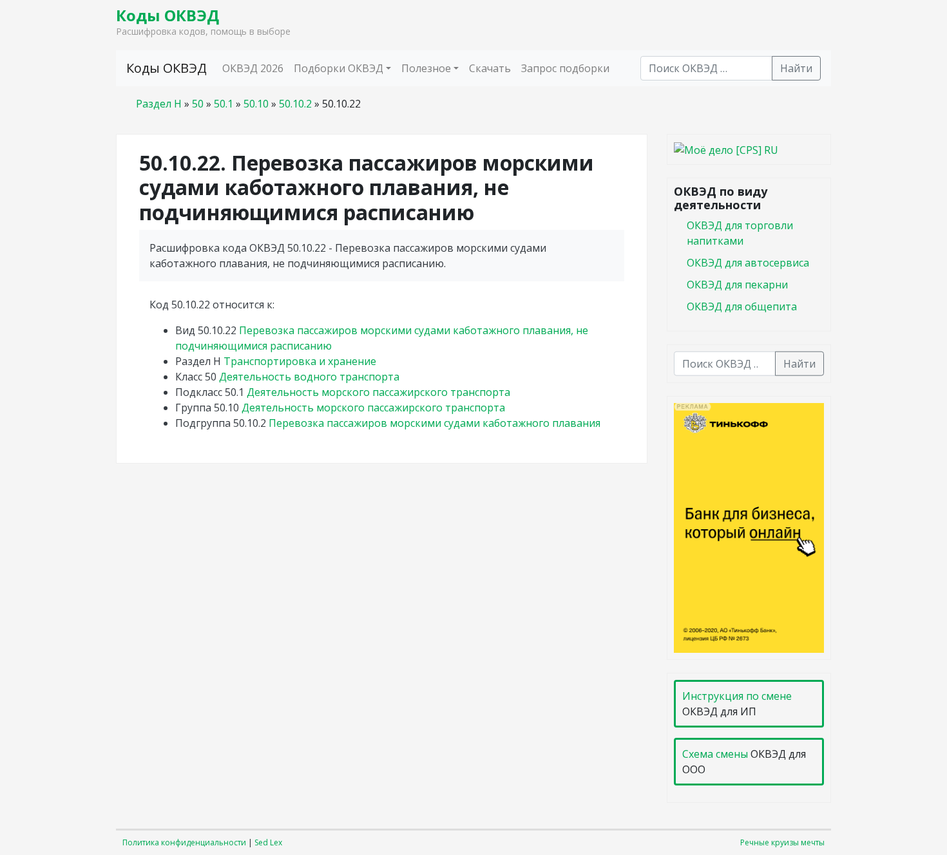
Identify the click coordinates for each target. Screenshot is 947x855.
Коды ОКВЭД (167, 15)
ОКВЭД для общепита (742, 306)
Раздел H (159, 104)
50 (198, 104)
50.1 (223, 104)
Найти (796, 68)
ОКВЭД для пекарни (737, 284)
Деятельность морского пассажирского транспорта (378, 392)
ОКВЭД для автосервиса (748, 262)
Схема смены (715, 754)
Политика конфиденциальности (184, 842)
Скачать (490, 68)
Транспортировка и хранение (300, 361)
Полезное (426, 68)
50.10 (256, 104)
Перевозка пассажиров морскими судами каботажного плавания (434, 423)
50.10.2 (295, 104)
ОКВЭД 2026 (252, 68)
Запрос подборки (565, 68)
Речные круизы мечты (782, 842)
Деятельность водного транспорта (309, 377)
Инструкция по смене (737, 696)
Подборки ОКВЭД (338, 68)
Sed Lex (268, 842)
